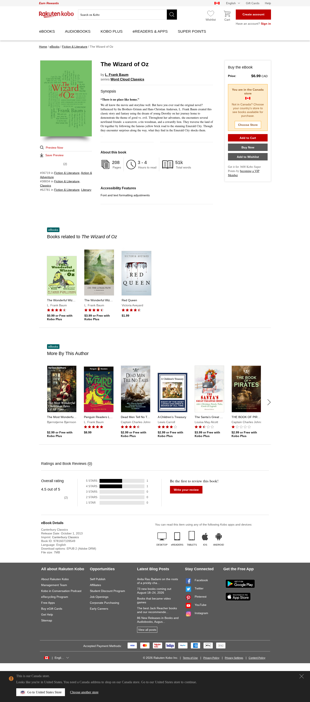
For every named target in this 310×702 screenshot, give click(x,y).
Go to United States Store (44, 692)
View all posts (147, 629)
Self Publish (97, 579)
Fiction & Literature (67, 173)
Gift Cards (252, 3)
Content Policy (257, 657)
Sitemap (46, 620)
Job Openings (99, 596)
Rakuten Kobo (56, 14)
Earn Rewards (49, 3)
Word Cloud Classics (127, 79)
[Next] (269, 402)
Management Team (54, 585)
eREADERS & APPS (151, 31)
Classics (45, 185)
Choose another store (84, 692)
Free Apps (48, 602)
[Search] (172, 14)
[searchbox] (127, 14)
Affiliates (95, 585)
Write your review (186, 489)
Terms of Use (190, 657)
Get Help (47, 614)
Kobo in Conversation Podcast (61, 591)
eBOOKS (47, 31)
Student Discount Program (107, 591)
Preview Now (54, 147)
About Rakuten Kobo (55, 579)
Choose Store (248, 124)
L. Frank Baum (116, 75)
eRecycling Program (54, 596)
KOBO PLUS (112, 31)
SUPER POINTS (192, 31)
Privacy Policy (211, 657)
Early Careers (99, 608)
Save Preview (54, 155)
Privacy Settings (234, 657)
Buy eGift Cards (51, 608)
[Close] (301, 676)
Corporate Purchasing (104, 602)
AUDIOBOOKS (78, 31)
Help (268, 3)
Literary (86, 189)
